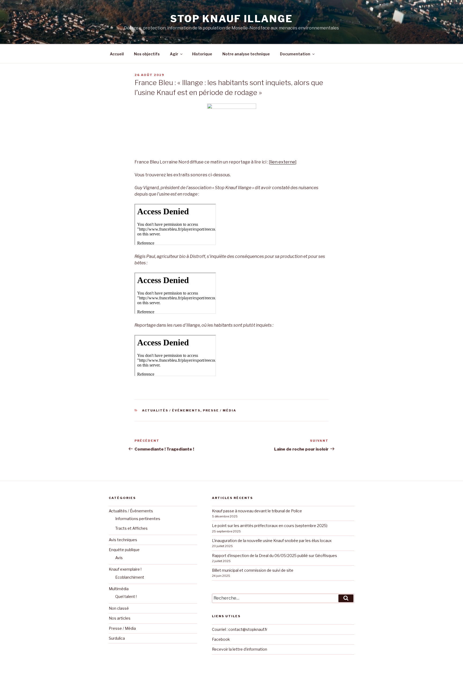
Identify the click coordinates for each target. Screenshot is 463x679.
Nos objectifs (147, 54)
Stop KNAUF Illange (231, 19)
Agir (174, 54)
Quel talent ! (126, 596)
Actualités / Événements (171, 410)
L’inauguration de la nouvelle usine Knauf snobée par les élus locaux (272, 540)
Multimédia (119, 588)
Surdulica (117, 638)
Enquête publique (124, 549)
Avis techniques (123, 539)
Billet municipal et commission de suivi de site (252, 570)
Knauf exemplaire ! (125, 569)
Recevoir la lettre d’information (239, 649)
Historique (202, 54)
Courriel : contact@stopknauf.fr (239, 629)
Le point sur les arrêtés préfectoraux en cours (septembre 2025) (269, 525)
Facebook (221, 639)
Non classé (119, 608)
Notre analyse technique (246, 54)
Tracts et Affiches (131, 528)
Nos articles (119, 618)
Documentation (295, 54)
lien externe (282, 162)
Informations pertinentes (137, 518)
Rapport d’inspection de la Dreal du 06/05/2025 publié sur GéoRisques (274, 555)
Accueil (117, 54)
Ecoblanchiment (129, 577)
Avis (119, 557)
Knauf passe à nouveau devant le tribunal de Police (257, 511)
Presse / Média (219, 410)
